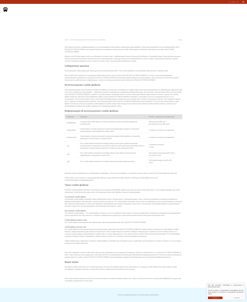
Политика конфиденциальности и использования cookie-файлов (138, 295)
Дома (66, 39)
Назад (180, 39)
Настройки (237, 297)
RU (237, 2)
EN (233, 2)
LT (229, 2)
